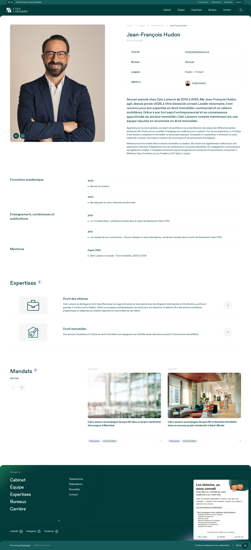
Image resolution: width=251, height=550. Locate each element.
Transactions (203, 2)
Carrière (227, 10)
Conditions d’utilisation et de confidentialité (212, 545)
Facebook (49, 531)
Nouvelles (228, 2)
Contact (238, 2)
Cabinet (167, 10)
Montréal (189, 62)
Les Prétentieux (24, 545)
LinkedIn (14, 531)
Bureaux (212, 10)
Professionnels (157, 25)
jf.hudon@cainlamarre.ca (197, 52)
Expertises (196, 10)
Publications (216, 2)
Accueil (129, 25)
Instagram (31, 531)
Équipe (181, 10)
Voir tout (14, 378)
